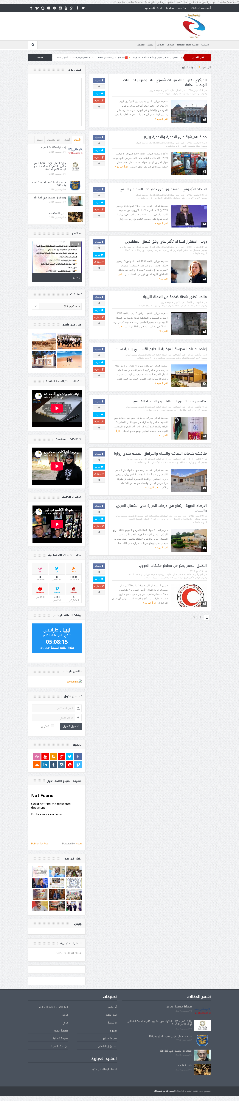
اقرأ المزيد (162, 119)
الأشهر (77, 140)
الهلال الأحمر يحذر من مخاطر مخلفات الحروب (173, 565)
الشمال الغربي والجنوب (168, 519)
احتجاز (197, 305)
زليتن (184, 146)
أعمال (67, 140)
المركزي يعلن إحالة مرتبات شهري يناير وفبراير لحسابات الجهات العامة (165, 82)
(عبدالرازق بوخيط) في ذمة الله (50, 197)
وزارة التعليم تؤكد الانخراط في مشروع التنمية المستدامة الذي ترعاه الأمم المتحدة (49, 166)
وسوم (39, 140)
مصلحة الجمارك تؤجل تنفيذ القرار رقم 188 (49, 183)
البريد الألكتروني (153, 8)
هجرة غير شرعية (153, 250)
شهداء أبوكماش (159, 462)
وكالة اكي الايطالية (163, 198)
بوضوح (113, 1041)
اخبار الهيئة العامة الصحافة (168, 142)
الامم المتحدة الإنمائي (190, 358)
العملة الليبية (187, 305)
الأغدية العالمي (193, 410)
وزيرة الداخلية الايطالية (133, 250)
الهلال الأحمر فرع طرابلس (188, 577)
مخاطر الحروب (167, 577)
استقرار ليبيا (194, 250)
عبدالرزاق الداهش (107, 1057)
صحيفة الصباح (61, 1041)
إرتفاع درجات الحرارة (190, 519)
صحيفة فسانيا (60, 1049)
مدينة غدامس (167, 410)
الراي (65, 1033)
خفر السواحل (179, 198)
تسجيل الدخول (71, 737)
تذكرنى (45, 737)
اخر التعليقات (53, 140)
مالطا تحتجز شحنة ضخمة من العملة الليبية (175, 296)
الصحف (150, 45)
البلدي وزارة (194, 462)
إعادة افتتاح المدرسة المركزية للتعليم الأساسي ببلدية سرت (161, 349)
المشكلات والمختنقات (177, 462)
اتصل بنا (170, 8)
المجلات (141, 45)
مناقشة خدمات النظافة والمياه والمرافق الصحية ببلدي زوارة (160, 453)
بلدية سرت (175, 358)
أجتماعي (177, 354)
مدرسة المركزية (161, 358)
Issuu (79, 854)
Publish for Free (39, 854)
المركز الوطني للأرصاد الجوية (142, 519)
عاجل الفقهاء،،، (57, 213)
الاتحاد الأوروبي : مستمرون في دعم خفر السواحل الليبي (163, 189)
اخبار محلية (175, 90)
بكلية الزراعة (180, 410)
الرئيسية (205, 45)
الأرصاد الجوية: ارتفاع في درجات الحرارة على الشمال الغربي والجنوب (161, 508)
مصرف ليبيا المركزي (183, 93)
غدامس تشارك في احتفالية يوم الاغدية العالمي (170, 401)
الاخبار (166, 90)
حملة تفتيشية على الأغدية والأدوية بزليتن (174, 137)
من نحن (182, 8)
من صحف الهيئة (127, 247)
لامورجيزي (167, 250)
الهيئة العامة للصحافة (187, 45)
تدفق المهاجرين (180, 250)
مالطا (178, 305)
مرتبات (197, 93)
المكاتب (160, 45)
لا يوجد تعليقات (163, 93)
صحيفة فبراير (156, 90)
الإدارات (170, 45)
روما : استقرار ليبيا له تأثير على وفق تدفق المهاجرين (166, 241)
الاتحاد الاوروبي (193, 198)
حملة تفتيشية (194, 146)
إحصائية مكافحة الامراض (53, 147)
